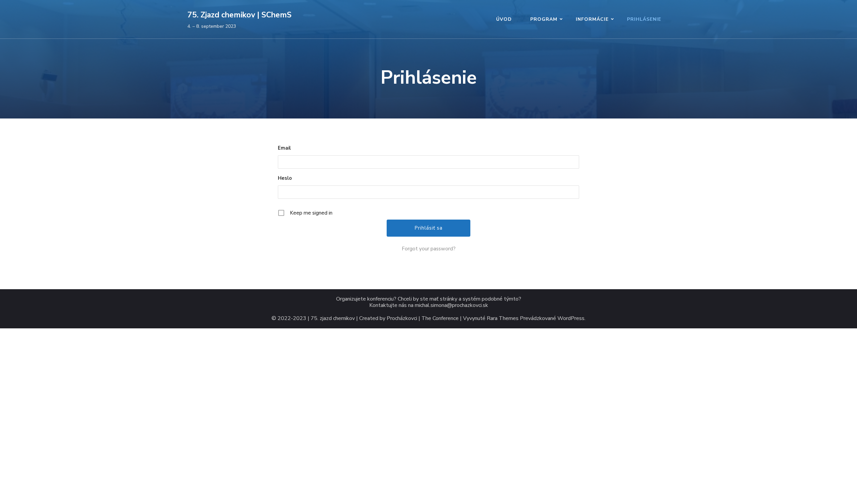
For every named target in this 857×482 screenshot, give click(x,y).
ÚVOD (504, 19)
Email (284, 148)
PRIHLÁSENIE (644, 19)
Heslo (285, 178)
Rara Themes (503, 318)
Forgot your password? (429, 248)
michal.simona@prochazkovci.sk (451, 305)
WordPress (571, 318)
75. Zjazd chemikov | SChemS (239, 15)
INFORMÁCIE (592, 19)
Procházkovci (402, 318)
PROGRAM (543, 19)
